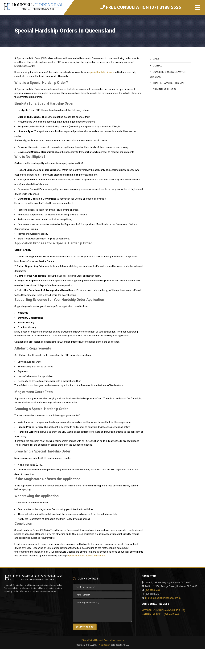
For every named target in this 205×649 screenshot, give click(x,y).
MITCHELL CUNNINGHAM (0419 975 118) (163, 610)
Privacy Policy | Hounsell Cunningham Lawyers (103, 640)
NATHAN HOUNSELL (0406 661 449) (161, 614)
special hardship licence (101, 72)
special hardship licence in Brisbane (86, 555)
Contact (158, 65)
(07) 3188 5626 (152, 590)
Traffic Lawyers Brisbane (169, 83)
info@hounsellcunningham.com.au (163, 597)
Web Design (104, 645)
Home (156, 59)
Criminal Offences (164, 89)
